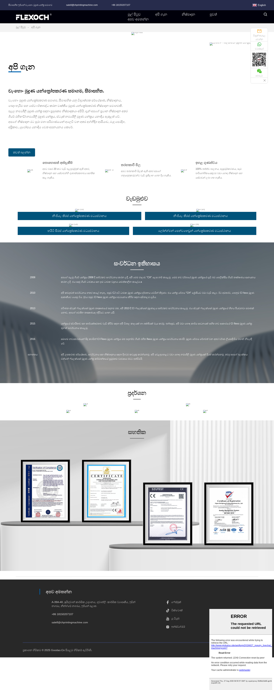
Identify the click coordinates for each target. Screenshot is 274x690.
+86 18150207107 (120, 5)
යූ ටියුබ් (175, 618)
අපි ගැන (35, 27)
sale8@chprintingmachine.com (82, 5)
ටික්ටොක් (177, 610)
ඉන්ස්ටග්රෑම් (178, 626)
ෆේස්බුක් (176, 602)
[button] (21, 152)
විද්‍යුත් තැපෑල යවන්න (259, 37)
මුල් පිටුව (21, 27)
